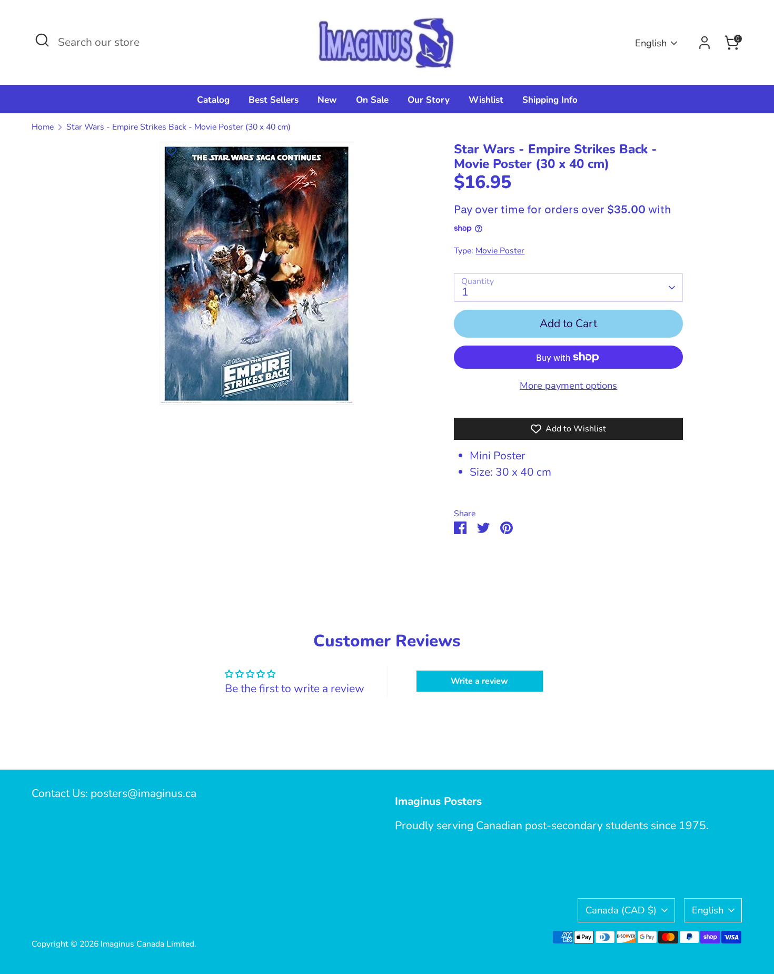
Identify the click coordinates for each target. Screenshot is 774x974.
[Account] (704, 42)
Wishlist (486, 100)
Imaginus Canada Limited (147, 944)
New (327, 100)
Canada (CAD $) (621, 910)
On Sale (372, 100)
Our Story (429, 100)
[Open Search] (42, 40)
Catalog (213, 100)
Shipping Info (550, 100)
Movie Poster (499, 251)
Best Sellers (274, 100)
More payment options (568, 385)
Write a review (479, 681)
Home (43, 127)
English (651, 43)
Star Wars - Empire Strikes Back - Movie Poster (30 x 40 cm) (178, 127)
